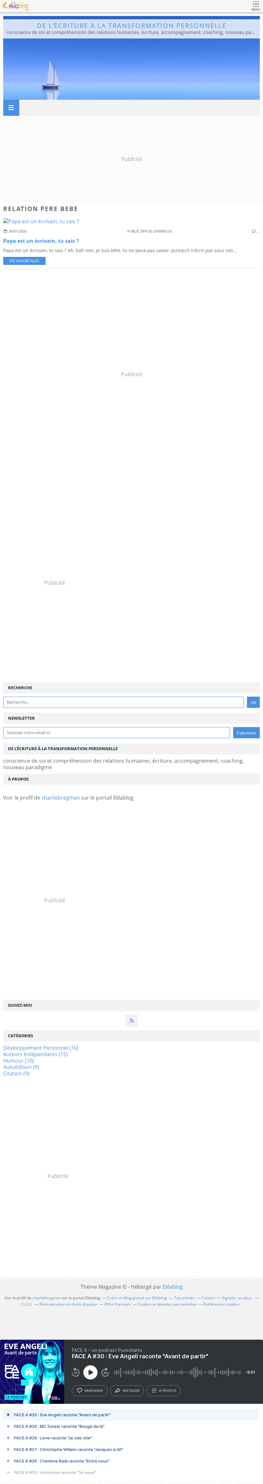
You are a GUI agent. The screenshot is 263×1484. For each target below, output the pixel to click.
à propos (167, 1391)
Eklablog (173, 1286)
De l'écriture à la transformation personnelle (131, 25)
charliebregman (60, 797)
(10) (18, 1060)
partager (131, 1391)
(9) (21, 1067)
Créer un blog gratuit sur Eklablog (137, 1298)
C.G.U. (27, 1304)
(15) (35, 1054)
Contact (208, 1298)
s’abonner (93, 1391)
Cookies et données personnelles (167, 1304)
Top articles (184, 1298)
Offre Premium (117, 1304)
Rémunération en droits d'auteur (68, 1304)
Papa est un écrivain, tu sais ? (41, 240)
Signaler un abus (237, 1298)
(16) (40, 1047)
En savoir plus (24, 261)
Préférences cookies (221, 1304)
